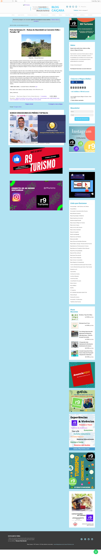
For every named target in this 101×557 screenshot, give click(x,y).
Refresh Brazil (73, 294)
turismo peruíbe (37, 99)
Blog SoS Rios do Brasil (75, 253)
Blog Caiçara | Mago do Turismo (77, 222)
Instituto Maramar (74, 276)
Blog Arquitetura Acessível (76, 218)
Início (13, 15)
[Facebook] (67, 7)
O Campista (73, 290)
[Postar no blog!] (52, 96)
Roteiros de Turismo (33, 15)
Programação (44, 15)
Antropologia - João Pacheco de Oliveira (79, 206)
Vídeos (60, 15)
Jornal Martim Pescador (75, 280)
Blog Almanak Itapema (75, 213)
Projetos (68, 15)
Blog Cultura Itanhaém (75, 229)
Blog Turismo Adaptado (75, 257)
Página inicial (29, 104)
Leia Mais (91, 317)
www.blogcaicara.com (59, 544)
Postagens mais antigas (55, 104)
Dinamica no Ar (73, 269)
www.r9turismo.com (69, 544)
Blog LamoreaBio (74, 239)
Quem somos (21, 15)
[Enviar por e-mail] (50, 96)
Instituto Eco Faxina (75, 274)
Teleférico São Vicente (75, 301)
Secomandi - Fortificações (76, 299)
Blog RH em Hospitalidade (76, 250)
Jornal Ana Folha (74, 278)
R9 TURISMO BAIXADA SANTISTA (78, 292)
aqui (36, 86)
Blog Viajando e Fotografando (77, 262)
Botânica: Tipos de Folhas (85, 314)
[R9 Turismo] (76, 7)
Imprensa (82, 15)
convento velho (36, 98)
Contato (90, 15)
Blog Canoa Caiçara (74, 225)
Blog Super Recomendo (75, 255)
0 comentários (44, 96)
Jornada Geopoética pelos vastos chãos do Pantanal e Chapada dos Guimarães (86, 352)
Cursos (53, 15)
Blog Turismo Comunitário (76, 260)
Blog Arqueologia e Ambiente (77, 215)
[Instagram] (70, 7)
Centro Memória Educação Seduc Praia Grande (81, 267)
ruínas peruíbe (22, 99)
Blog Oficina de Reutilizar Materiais (78, 241)
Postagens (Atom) (17, 106)
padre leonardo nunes (54, 98)
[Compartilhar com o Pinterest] (56, 96)
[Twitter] (73, 7)
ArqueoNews (73, 208)
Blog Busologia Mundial (75, 220)
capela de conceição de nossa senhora (24, 98)
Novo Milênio (73, 285)
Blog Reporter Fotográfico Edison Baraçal (79, 248)
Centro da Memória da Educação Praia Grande (80, 264)
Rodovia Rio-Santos (74, 297)
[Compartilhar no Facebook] (54, 96)
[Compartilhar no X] (53, 96)
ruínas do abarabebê (14, 99)
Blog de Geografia (74, 232)
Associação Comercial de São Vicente (79, 211)
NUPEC (72, 287)
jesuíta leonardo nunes (45, 98)
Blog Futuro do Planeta (75, 236)
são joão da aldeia (30, 99)
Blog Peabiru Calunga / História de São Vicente (81, 243)
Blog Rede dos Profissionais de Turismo (79, 246)
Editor (75, 15)
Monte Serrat (73, 283)
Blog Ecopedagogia (74, 234)
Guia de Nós (73, 271)
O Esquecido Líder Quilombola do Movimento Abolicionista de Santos (86, 344)
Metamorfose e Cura (84, 323)
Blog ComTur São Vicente (76, 227)
